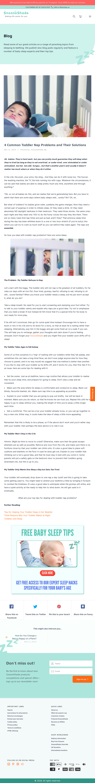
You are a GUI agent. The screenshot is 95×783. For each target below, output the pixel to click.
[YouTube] (22, 764)
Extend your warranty (15, 719)
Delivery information (58, 738)
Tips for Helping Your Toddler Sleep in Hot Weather (28, 512)
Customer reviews (57, 716)
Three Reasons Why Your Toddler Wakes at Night (27, 515)
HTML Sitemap (12, 731)
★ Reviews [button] (92, 394)
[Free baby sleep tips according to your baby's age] (47, 524)
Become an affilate (58, 722)
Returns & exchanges (15, 716)
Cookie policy (12, 722)
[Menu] (88, 16)
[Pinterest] (13, 764)
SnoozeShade (36, 335)
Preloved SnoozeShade (59, 719)
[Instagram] (18, 764)
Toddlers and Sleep (13, 518)
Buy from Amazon (57, 741)
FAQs (53, 725)
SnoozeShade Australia (59, 744)
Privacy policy (12, 725)
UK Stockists (56, 747)
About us (54, 710)
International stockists (59, 750)
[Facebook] (8, 764)
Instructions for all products (17, 713)
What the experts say (59, 713)
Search (9, 710)
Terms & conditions (14, 728)
